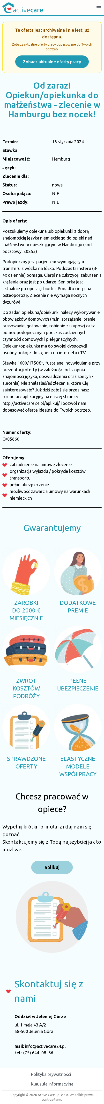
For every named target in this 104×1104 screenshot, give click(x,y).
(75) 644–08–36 (38, 1052)
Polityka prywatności (51, 1074)
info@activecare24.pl (45, 1046)
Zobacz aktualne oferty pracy (52, 61)
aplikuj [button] (52, 867)
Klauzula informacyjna (52, 1083)
